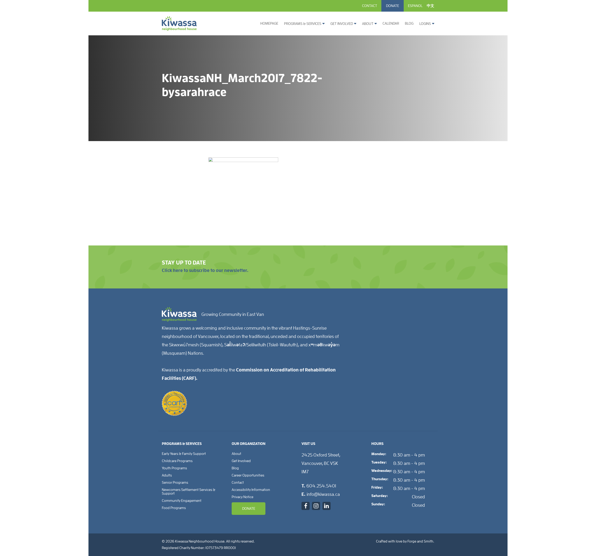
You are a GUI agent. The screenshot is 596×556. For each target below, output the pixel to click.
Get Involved (341, 24)
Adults (167, 475)
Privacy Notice (242, 497)
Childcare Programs (177, 461)
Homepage (269, 23)
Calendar (391, 23)
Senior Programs (175, 482)
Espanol (415, 6)
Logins (425, 24)
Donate (392, 6)
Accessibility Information (251, 490)
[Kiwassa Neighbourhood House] (179, 29)
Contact (369, 6)
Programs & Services (302, 24)
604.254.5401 (321, 485)
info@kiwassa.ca (323, 494)
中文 (430, 6)
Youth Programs (174, 468)
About (367, 24)
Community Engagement (181, 501)
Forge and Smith (420, 541)
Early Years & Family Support (184, 454)
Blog (409, 23)
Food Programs (174, 508)
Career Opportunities (248, 475)
